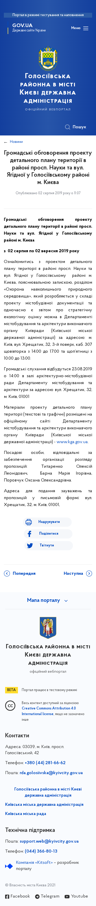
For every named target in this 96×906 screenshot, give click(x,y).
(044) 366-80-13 (41, 851)
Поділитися (48, 534)
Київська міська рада (25, 814)
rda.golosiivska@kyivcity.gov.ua (51, 773)
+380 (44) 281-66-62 (45, 763)
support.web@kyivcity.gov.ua (49, 841)
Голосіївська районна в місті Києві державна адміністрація (48, 792)
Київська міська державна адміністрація (44, 804)
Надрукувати (49, 522)
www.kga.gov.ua (72, 442)
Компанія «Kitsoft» (34, 863)
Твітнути (47, 545)
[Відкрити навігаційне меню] (85, 28)
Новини (16, 142)
